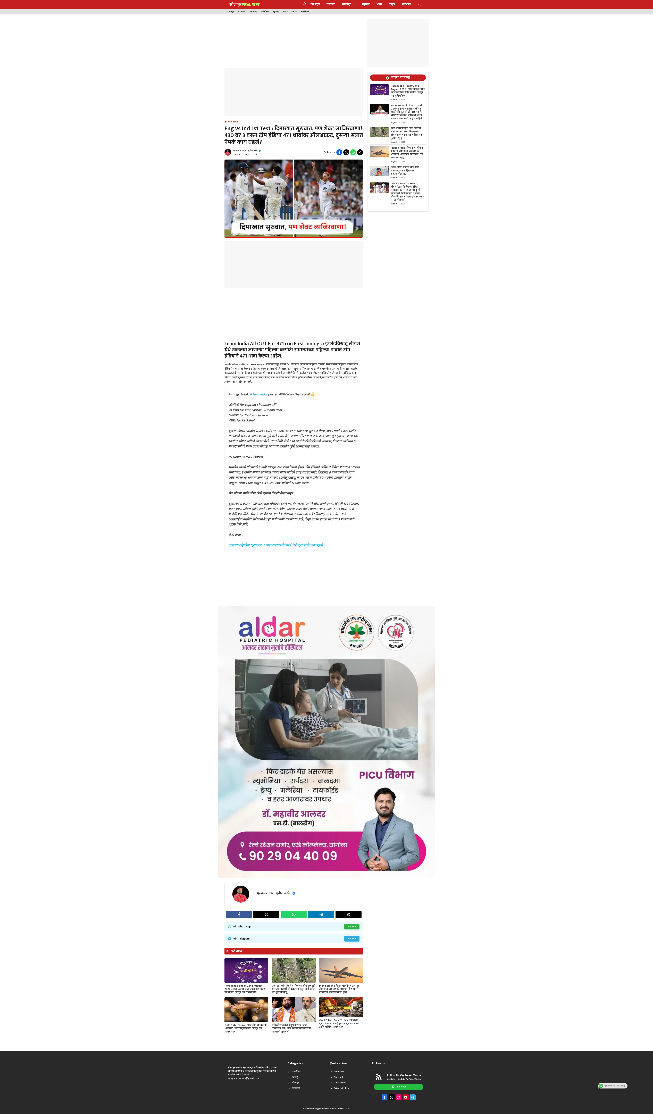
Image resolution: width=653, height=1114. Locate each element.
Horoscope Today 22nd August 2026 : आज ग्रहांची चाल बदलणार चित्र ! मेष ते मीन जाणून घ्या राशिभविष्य (244, 989)
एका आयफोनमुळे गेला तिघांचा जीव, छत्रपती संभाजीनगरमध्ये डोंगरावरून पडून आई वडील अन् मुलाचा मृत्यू (293, 989)
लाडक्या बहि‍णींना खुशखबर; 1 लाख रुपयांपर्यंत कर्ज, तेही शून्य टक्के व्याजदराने (276, 545)
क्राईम (392, 4)
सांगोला (265, 12)
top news (233, 122)
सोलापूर (346, 4)
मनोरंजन (406, 4)
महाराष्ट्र (366, 4)
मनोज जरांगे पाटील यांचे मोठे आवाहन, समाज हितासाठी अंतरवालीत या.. (405, 170)
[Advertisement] (293, 43)
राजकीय (330, 4)
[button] (419, 4)
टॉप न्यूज (315, 4)
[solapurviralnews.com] (244, 4)
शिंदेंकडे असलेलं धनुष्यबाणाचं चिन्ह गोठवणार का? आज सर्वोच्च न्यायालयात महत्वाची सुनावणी (291, 1028)
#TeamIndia (258, 394)
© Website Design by (313, 1109)
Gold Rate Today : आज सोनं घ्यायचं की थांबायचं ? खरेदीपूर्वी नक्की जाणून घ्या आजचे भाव (245, 1028)
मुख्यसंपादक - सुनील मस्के (246, 151)
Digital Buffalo (330, 1109)
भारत (379, 4)
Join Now (352, 926)
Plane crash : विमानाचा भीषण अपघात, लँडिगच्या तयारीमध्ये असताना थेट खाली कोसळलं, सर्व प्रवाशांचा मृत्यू (339, 989)
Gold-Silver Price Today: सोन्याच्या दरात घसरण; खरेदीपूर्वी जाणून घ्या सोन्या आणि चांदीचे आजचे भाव (339, 1023)
